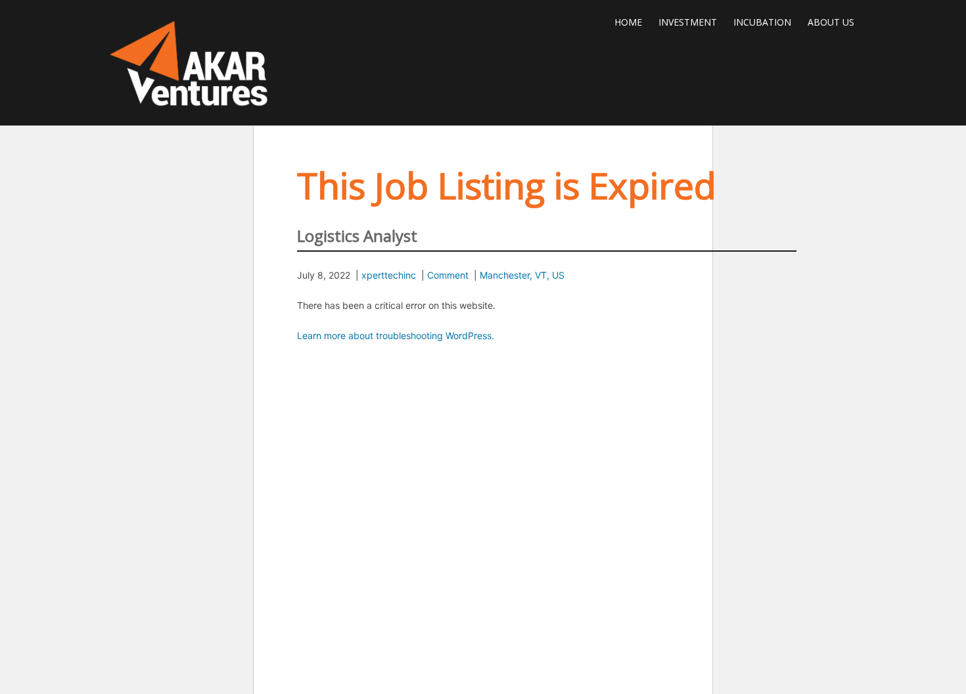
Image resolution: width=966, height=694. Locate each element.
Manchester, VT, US (522, 275)
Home (628, 22)
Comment (448, 275)
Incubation (762, 22)
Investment (687, 22)
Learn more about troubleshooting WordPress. (395, 335)
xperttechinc (388, 275)
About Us (831, 22)
